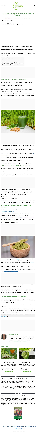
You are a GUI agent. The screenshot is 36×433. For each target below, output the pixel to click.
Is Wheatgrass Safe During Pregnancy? (9, 60)
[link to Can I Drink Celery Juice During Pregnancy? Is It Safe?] (27, 353)
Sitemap (17, 428)
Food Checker (23, 17)
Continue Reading (9, 371)
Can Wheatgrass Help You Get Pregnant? (10, 64)
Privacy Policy (6, 426)
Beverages (19, 17)
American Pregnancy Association (15, 216)
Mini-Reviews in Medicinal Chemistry (11, 271)
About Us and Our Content (21, 426)
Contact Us (22, 428)
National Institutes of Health (27, 216)
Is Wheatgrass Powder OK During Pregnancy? (10, 62)
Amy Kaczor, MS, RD (8, 17)
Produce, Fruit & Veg (29, 17)
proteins (17, 259)
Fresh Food (15, 17)
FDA (8, 189)
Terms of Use (13, 426)
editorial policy (4, 316)
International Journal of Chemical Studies (9, 221)
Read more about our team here (20, 341)
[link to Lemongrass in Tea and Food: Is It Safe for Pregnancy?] (9, 353)
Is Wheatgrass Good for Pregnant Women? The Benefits (12, 63)
